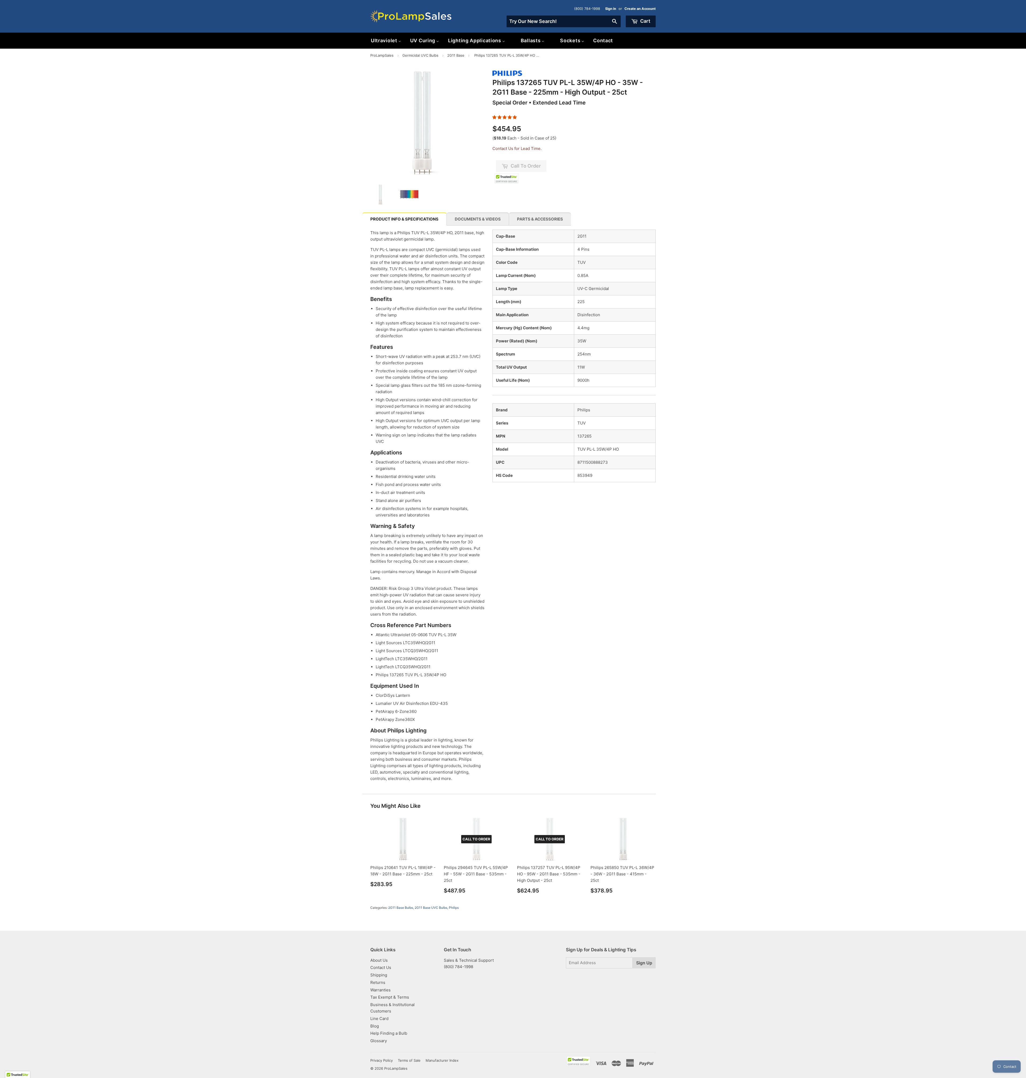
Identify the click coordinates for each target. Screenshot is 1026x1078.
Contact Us (380, 967)
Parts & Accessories (540, 219)
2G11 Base (455, 55)
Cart (644, 21)
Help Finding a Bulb (388, 1033)
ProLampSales (382, 55)
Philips (454, 908)
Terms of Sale (409, 1060)
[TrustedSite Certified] (506, 178)
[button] (504, 117)
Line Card (379, 1018)
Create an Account (640, 9)
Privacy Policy (381, 1060)
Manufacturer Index (442, 1060)
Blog (374, 1026)
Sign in (610, 9)
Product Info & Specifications (404, 219)
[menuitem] (386, 40)
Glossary (378, 1040)
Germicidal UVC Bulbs (420, 55)
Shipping (378, 974)
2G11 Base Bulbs (400, 908)
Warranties (380, 989)
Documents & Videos (478, 219)
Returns (377, 982)
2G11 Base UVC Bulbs (431, 908)
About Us (379, 960)
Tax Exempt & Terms (389, 997)
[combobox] (564, 21)
